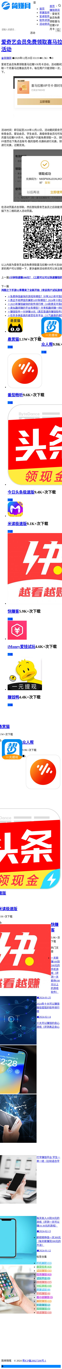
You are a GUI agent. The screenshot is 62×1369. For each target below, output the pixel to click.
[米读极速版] (15, 516)
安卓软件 (44, 16)
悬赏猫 (13, 339)
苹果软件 (44, 12)
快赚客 (13, 611)
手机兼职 (44, 1263)
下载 (10, 347)
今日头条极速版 (21, 492)
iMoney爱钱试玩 (21, 647)
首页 (42, 8)
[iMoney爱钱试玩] (17, 638)
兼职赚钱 (44, 1301)
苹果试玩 (43, 1289)
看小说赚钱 (45, 1297)
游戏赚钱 (44, 1282)
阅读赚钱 (44, 1312)
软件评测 (44, 20)
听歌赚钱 (43, 1305)
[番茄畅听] (25, 387)
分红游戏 (44, 1286)
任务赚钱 (44, 1274)
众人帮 (47, 344)
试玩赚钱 (44, 1270)
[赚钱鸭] (25, 689)
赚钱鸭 (13, 697)
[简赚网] (17, 9)
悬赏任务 (44, 1267)
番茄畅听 (15, 395)
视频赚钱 (43, 1308)
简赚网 (7, 58)
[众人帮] (51, 336)
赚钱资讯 (55, 10)
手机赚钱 (43, 1293)
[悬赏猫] (15, 331)
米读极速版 (17, 524)
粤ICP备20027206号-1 (34, 1360)
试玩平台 (43, 1278)
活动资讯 (44, 24)
